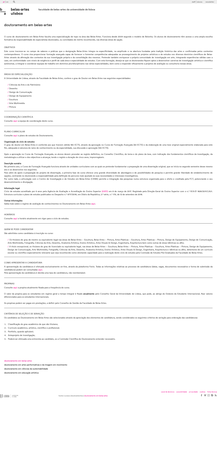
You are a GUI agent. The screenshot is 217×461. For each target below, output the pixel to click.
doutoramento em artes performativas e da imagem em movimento (35, 365)
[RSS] (215, 396)
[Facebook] (201, 396)
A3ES (104, 191)
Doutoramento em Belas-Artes (18, 361)
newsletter (209, 2)
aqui (15, 121)
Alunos (199, 2)
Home (61, 396)
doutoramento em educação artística (21, 373)
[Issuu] (212, 396)
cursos (67, 396)
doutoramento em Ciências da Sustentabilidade (26, 369)
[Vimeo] (204, 396)
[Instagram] (208, 396)
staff (193, 2)
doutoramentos (77, 396)
